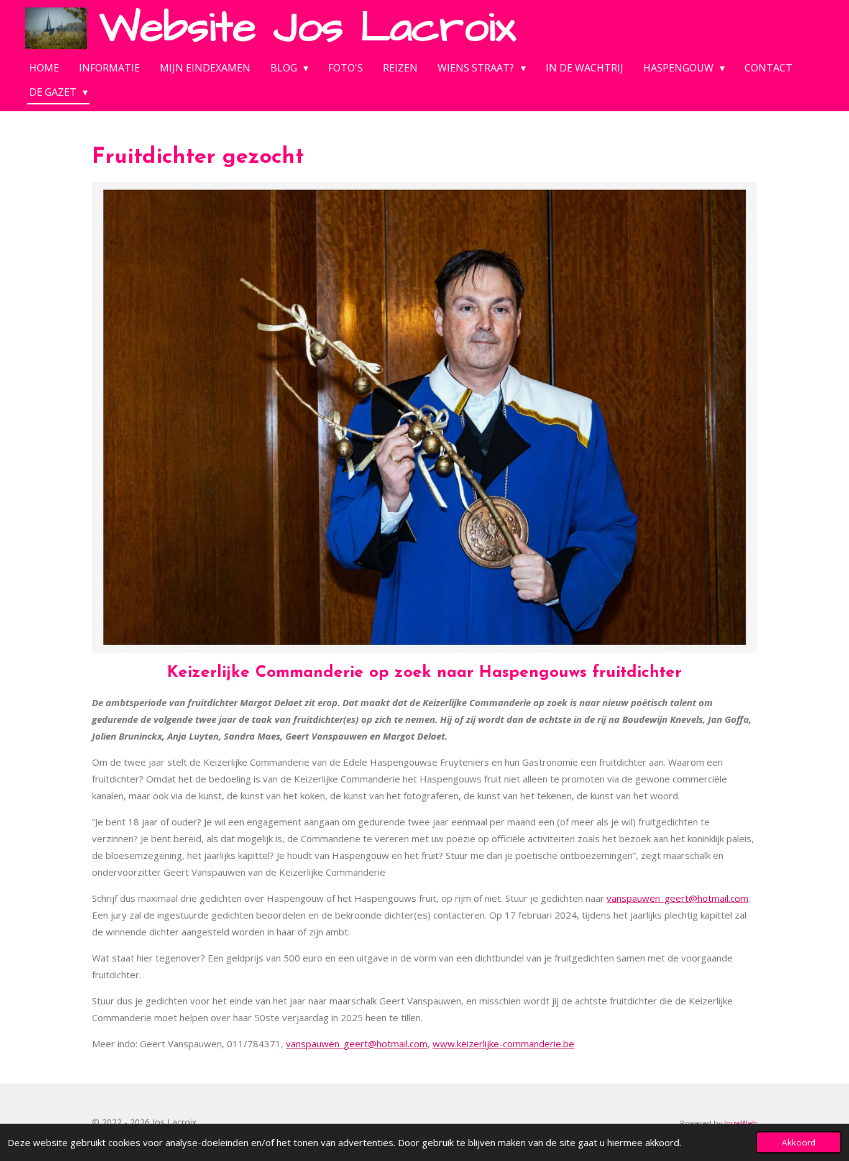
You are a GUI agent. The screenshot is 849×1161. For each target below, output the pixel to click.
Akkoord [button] (798, 1142)
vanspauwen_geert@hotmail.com (677, 898)
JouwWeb (740, 1122)
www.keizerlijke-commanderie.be (503, 1043)
